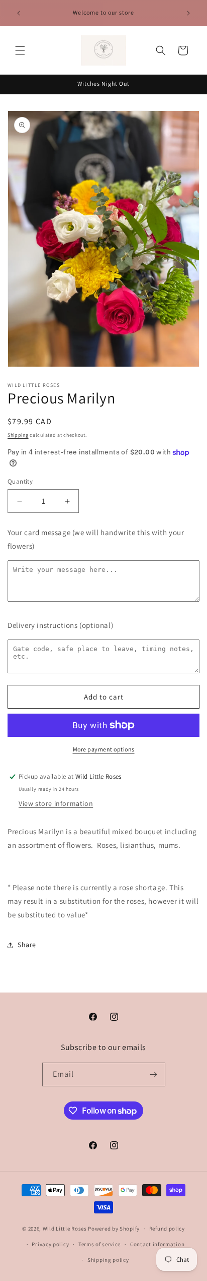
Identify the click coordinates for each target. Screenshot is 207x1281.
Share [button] (27, 944)
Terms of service (99, 1244)
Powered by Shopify (114, 1228)
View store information (56, 803)
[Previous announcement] (19, 13)
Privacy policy (50, 1244)
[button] (20, 50)
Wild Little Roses (65, 1228)
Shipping (18, 435)
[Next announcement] (188, 13)
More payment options (104, 749)
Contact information (157, 1244)
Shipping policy (108, 1259)
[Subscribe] (154, 1074)
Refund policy (167, 1228)
